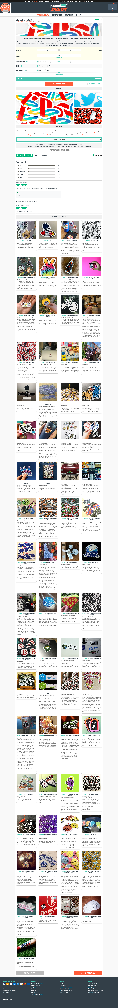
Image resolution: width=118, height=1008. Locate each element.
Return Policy (91, 989)
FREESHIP (36, 1)
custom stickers (29, 40)
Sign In (112, 11)
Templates (57, 14)
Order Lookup (6, 992)
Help (78, 14)
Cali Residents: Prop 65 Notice (95, 990)
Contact (4, 989)
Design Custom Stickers (37, 983)
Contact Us (86, 135)
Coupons (33, 990)
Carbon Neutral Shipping (94, 992)
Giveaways (34, 992)
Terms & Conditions (93, 983)
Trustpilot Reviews (64, 992)
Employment (63, 985)
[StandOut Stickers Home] (59, 7)
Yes (48, 70)
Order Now (43, 14)
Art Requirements (35, 985)
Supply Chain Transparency (66, 987)
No (40, 70)
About (61, 983)
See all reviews (29, 973)
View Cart (112, 3)
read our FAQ (45, 135)
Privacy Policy (91, 987)
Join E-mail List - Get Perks (37, 994)
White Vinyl (42, 61)
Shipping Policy (92, 985)
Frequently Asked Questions (9, 990)
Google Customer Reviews (66, 990)
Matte (50, 66)
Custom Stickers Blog (65, 989)
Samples (69, 14)
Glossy (41, 66)
